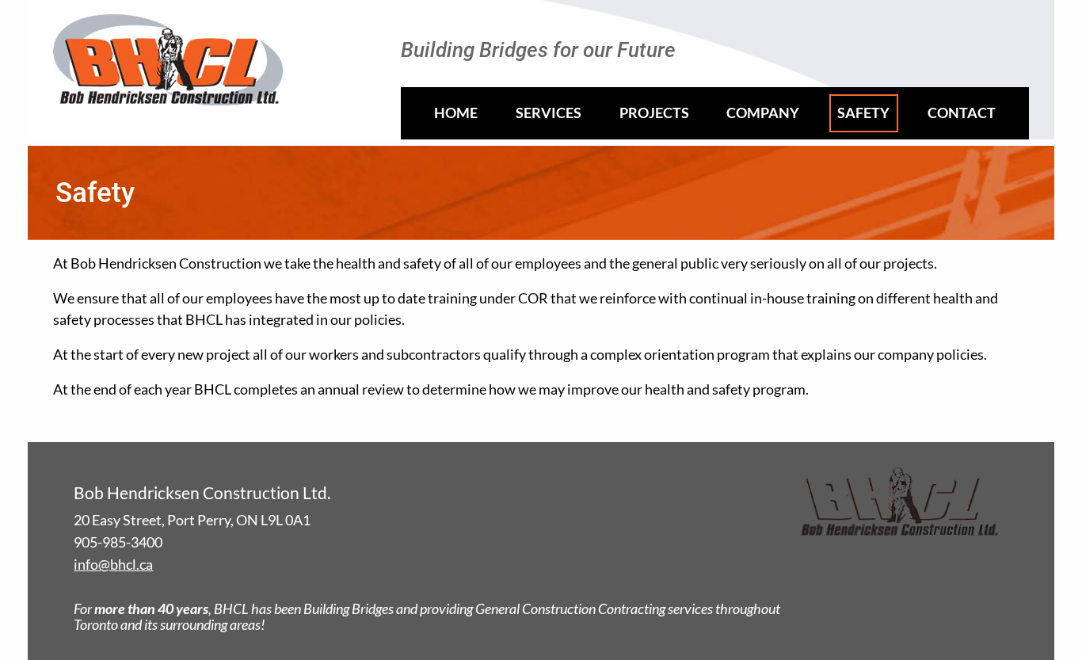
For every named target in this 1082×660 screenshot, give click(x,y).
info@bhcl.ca (113, 564)
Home (456, 113)
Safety (863, 113)
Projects (654, 113)
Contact (962, 113)
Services (548, 113)
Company (762, 113)
